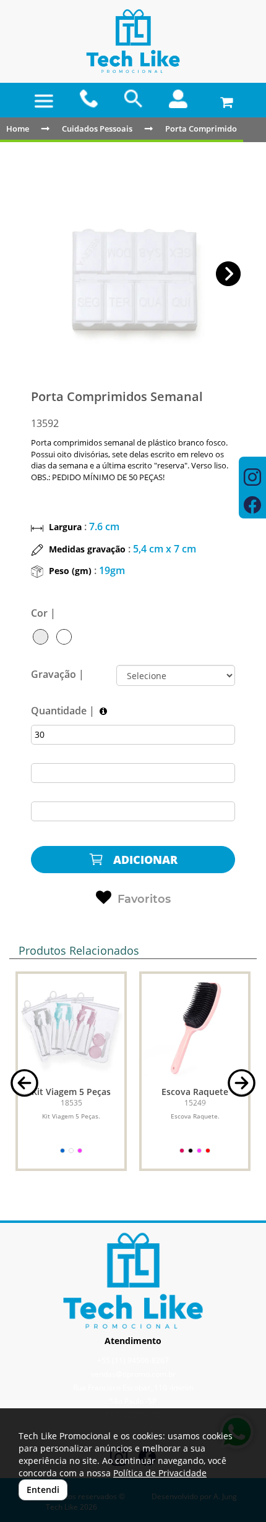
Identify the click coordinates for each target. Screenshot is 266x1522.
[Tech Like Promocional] (133, 42)
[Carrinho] (223, 99)
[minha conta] (178, 99)
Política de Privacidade (160, 1473)
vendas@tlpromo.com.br (133, 1374)
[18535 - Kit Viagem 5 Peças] (71, 1027)
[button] (228, 274)
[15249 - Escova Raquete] (195, 1027)
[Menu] (44, 101)
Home (17, 128)
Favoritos (144, 899)
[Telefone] (88, 99)
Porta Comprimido (201, 128)
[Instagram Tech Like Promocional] (252, 478)
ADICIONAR (144, 859)
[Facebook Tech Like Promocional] (252, 506)
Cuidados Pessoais (97, 128)
